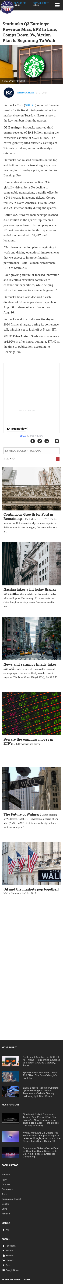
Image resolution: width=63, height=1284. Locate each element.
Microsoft (6, 1213)
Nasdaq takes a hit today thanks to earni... (30, 591)
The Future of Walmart (22, 814)
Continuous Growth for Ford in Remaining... (28, 516)
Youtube (10, 1255)
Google (5, 1204)
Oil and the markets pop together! (31, 889)
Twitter (9, 1250)
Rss (8, 1265)
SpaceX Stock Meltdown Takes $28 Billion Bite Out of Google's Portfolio (40, 1075)
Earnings (6, 1174)
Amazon (6, 1184)
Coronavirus (7, 1189)
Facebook (11, 1245)
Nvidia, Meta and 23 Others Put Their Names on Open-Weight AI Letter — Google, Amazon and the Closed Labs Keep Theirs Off (42, 1136)
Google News (12, 1270)
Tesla (4, 1194)
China (4, 1208)
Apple (4, 1179)
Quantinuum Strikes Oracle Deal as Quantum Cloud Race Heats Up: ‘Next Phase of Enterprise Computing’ (40, 1152)
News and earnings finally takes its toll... (30, 666)
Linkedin (10, 1260)
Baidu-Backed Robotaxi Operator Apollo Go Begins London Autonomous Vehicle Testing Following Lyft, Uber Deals (41, 1091)
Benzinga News (25, 92)
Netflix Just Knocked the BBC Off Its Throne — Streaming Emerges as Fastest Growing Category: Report (41, 1061)
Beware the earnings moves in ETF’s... (28, 741)
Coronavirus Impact (11, 1199)
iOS (7, 1229)
